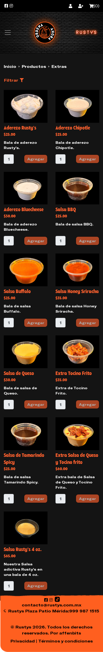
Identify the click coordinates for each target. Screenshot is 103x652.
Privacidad (22, 640)
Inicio (10, 66)
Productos (34, 66)
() (96, 6)
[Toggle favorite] (9, 95)
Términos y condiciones (65, 640)
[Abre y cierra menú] (7, 32)
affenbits (70, 632)
